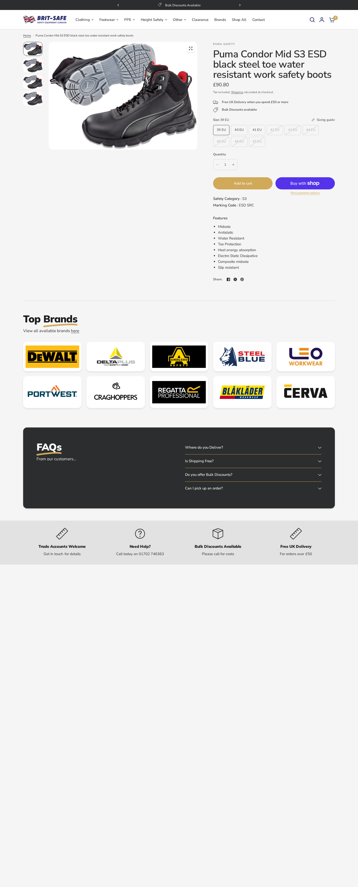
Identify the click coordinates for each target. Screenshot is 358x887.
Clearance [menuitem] (200, 19)
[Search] (312, 19)
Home (27, 35)
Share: (218, 279)
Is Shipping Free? (199, 461)
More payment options (305, 192)
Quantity (219, 154)
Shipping (237, 92)
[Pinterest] (242, 279)
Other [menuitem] (177, 19)
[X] (235, 279)
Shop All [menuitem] (239, 19)
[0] (331, 19)
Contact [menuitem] (258, 19)
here (75, 331)
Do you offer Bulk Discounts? (208, 474)
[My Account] (322, 19)
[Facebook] (228, 279)
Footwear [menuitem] (107, 19)
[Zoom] (190, 48)
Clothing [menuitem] (82, 19)
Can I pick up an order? (204, 488)
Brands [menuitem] (220, 19)
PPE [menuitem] (127, 19)
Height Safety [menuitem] (152, 19)
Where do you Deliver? (204, 447)
